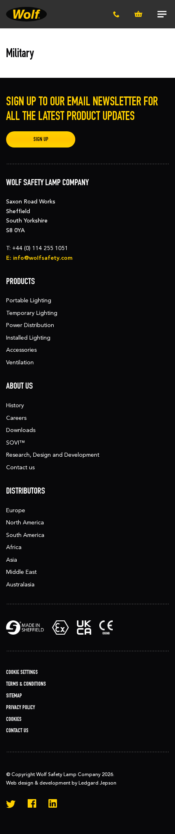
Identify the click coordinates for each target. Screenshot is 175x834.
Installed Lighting (28, 337)
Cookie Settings (22, 672)
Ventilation (20, 362)
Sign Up (40, 139)
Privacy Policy (20, 707)
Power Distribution (30, 325)
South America (25, 535)
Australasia (20, 584)
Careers (16, 418)
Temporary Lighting (31, 313)
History (15, 405)
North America (25, 522)
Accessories (21, 349)
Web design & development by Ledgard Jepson (61, 783)
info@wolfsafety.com (42, 257)
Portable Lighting (28, 300)
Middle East (21, 572)
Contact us (20, 467)
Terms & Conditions (26, 683)
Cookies (14, 719)
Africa (14, 547)
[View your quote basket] (138, 14)
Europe (15, 510)
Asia (11, 559)
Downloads (20, 430)
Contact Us (17, 730)
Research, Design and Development (52, 454)
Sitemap (14, 695)
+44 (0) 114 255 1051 (40, 248)
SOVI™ (15, 442)
